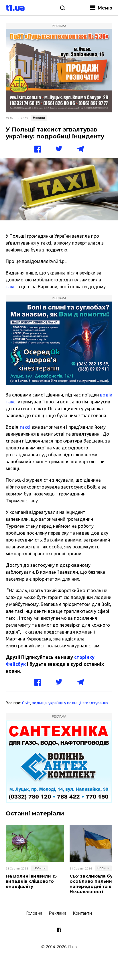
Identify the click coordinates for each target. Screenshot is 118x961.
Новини (39, 117)
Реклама (57, 913)
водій (106, 394)
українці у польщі (64, 703)
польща (39, 703)
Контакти (82, 913)
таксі (11, 286)
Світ (26, 703)
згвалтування (95, 703)
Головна (34, 913)
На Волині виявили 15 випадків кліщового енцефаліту (31, 881)
